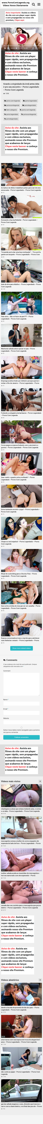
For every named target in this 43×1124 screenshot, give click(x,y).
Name (6, 699)
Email (5, 709)
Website (6, 718)
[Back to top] (39, 1119)
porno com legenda (13, 101)
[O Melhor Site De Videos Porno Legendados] (15, 4)
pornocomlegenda (12, 105)
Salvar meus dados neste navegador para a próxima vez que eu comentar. (21, 731)
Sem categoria (11, 110)
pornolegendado (30, 105)
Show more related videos (21, 648)
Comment (6, 671)
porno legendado (31, 101)
